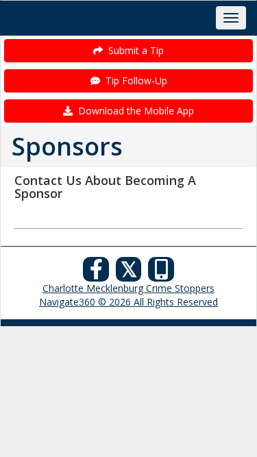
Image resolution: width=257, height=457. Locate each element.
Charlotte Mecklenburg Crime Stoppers (128, 288)
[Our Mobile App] (161, 273)
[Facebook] (96, 273)
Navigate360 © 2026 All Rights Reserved (128, 301)
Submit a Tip (133, 50)
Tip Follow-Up (133, 80)
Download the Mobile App (133, 110)
